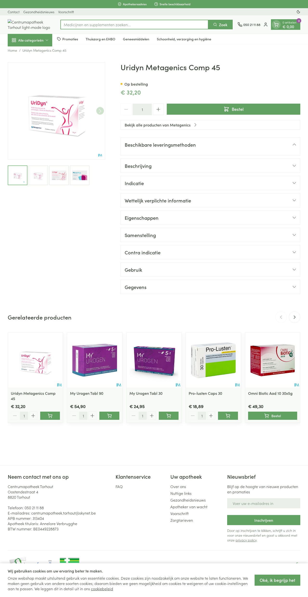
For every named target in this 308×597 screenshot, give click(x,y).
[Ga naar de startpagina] (32, 24)
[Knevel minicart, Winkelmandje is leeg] (276, 24)
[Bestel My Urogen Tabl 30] (169, 416)
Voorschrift (66, 11)
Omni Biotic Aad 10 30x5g (270, 393)
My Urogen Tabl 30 (145, 393)
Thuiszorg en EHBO (100, 38)
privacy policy (246, 540)
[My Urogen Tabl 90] (94, 360)
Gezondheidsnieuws (38, 11)
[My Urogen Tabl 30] (154, 360)
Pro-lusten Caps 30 (205, 393)
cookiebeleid (102, 588)
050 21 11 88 (34, 507)
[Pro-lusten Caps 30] (213, 360)
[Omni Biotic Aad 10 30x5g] (272, 360)
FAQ (119, 486)
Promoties (70, 38)
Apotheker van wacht (188, 506)
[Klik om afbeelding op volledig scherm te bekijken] (56, 111)
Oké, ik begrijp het (277, 580)
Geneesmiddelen (136, 38)
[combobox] (134, 24)
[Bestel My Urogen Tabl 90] (109, 416)
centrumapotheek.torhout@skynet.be (63, 512)
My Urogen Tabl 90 (86, 393)
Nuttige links (181, 493)
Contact (13, 11)
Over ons (178, 486)
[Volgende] (100, 111)
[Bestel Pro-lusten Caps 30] (228, 416)
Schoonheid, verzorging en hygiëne (184, 38)
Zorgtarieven (181, 520)
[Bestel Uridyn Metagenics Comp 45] (50, 416)
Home (12, 50)
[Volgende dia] (294, 317)
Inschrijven (263, 520)
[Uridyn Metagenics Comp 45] (35, 360)
